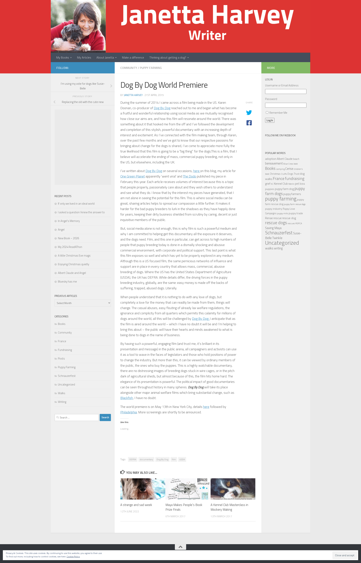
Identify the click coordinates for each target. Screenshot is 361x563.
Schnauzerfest (67, 376)
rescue (277, 218)
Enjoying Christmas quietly (73, 264)
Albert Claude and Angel (72, 273)
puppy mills (282, 213)
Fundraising (65, 350)
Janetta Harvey (133, 95)
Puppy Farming (151, 68)
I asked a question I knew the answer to (81, 212)
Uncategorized (66, 384)
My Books (62, 57)
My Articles (84, 57)
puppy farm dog (284, 189)
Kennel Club (281, 183)
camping (280, 169)
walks (269, 248)
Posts (61, 358)
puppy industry (273, 209)
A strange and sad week (136, 504)
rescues (291, 223)
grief (267, 183)
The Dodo (189, 176)
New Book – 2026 (68, 238)
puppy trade (296, 213)
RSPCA (298, 223)
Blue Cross (288, 163)
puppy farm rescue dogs (295, 204)
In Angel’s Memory (69, 221)
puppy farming (280, 199)
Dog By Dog (162, 107)
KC (272, 183)
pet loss (300, 183)
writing (278, 248)
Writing (62, 402)
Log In (270, 120)
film (174, 459)
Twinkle (277, 237)
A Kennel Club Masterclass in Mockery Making (229, 507)
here (196, 170)
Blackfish (126, 397)
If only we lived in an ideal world (76, 203)
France (62, 341)
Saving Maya (273, 228)
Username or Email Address (282, 85)
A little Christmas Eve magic (74, 255)
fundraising (294, 178)
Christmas (275, 174)
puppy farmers (292, 194)
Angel (61, 229)
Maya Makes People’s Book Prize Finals (183, 507)
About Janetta (105, 57)
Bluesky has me (67, 281)
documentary (146, 459)
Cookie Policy (73, 556)
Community (128, 68)
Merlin (291, 183)
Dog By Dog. (201, 318)
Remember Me (278, 112)
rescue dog (289, 218)
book (296, 163)
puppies (269, 189)
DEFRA (132, 459)
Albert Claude (285, 159)
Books (61, 324)
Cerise (289, 168)
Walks (61, 393)
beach (296, 159)
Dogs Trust (293, 174)
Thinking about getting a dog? (167, 57)
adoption (270, 158)
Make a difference (133, 57)
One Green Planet (132, 176)
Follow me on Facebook (280, 135)
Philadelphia (128, 412)
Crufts (284, 173)
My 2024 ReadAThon (70, 247)
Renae (269, 218)
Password (271, 99)
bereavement (274, 163)
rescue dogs (276, 222)
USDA (182, 459)
